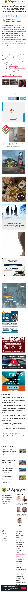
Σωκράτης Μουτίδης (24, 504)
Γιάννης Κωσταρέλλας (19, 504)
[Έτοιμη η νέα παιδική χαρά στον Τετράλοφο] (22, 462)
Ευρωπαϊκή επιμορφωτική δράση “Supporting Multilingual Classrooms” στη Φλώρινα (13, 435)
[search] (22, 1)
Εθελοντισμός (11, 94)
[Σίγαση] (22, 367)
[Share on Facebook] (7, 16)
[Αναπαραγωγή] (3, 367)
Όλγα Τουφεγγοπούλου (19, 526)
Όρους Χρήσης (7, 589)
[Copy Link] (14, 16)
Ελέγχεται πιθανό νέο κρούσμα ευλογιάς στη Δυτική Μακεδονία (8, 478)
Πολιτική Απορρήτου (14, 588)
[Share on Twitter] (9, 16)
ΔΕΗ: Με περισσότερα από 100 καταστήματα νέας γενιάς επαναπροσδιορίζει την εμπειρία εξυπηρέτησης (14, 410)
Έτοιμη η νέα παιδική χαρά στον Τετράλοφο (14, 405)
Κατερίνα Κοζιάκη (24, 515)
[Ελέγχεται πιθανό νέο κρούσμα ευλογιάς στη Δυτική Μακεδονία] (22, 477)
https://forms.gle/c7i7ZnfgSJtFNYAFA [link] (12, 76)
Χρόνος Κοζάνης (11, 19)
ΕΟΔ (17, 94)
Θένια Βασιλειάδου (19, 515)
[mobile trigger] (3, 1)
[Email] (11, 16)
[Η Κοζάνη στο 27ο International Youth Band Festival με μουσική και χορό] (22, 451)
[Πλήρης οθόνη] (24, 367)
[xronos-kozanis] (12, 1)
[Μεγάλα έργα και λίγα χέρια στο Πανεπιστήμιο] (22, 470)
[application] (14, 362)
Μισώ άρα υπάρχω (7, 440)
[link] (13, 66)
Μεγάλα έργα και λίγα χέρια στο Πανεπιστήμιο (14, 415)
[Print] (16, 16)
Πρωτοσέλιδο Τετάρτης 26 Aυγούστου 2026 (14, 397)
